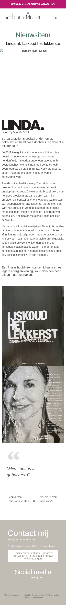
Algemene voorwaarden (33, 598)
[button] (48, 18)
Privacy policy (53, 595)
